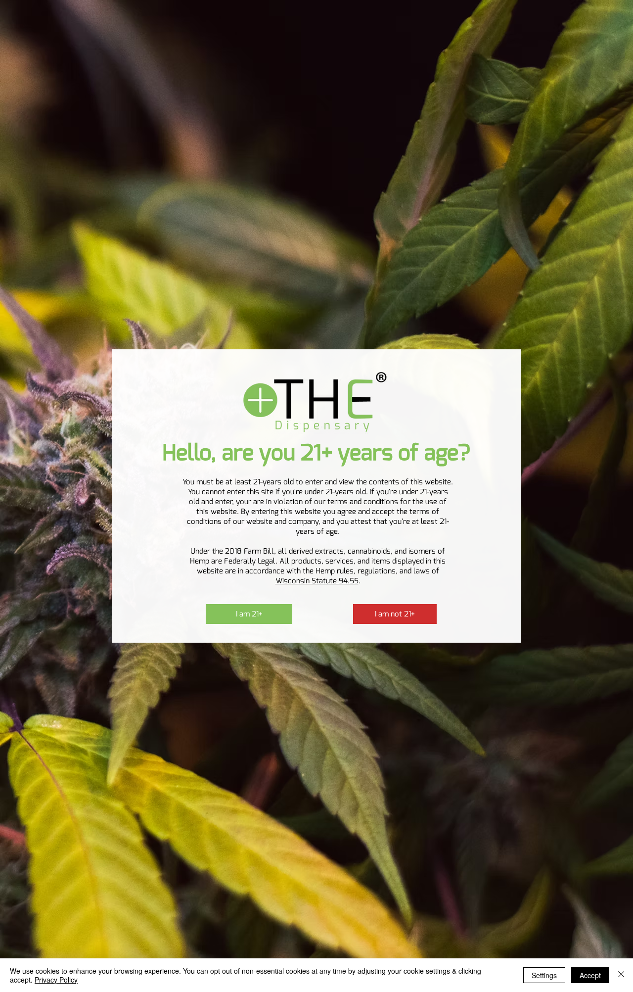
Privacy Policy (56, 980)
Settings (544, 975)
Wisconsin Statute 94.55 (317, 581)
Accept (590, 975)
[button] (249, 614)
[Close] (621, 975)
